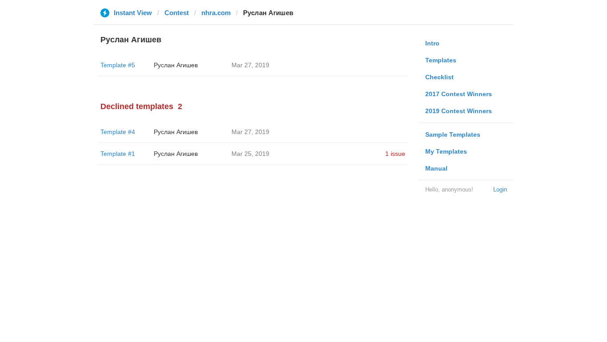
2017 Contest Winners (458, 94)
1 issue (395, 153)
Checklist (439, 77)
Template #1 (117, 153)
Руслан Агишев (176, 65)
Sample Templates (452, 134)
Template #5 (117, 65)
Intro (432, 43)
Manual (436, 168)
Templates (440, 60)
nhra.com (216, 12)
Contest (176, 12)
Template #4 (117, 131)
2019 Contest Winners (458, 110)
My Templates (446, 151)
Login (500, 189)
